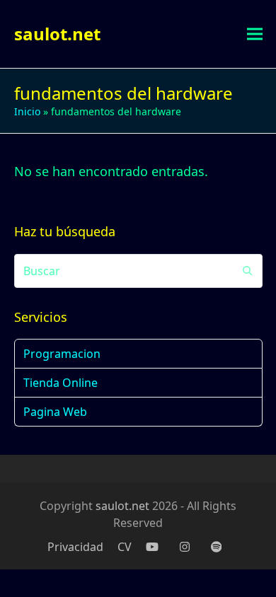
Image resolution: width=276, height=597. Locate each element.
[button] (255, 34)
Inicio (27, 111)
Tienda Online (60, 382)
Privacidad (75, 547)
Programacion (61, 353)
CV (124, 547)
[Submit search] (248, 271)
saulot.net (57, 33)
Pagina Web (55, 411)
